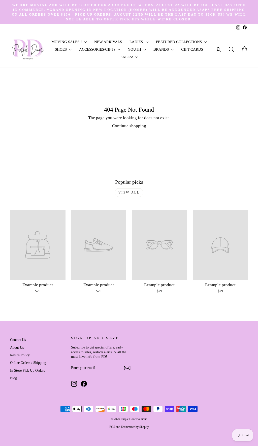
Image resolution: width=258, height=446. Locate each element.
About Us (17, 347)
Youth (135, 49)
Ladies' (137, 42)
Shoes (61, 49)
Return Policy (20, 355)
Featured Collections (179, 42)
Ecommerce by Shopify (135, 427)
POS (112, 427)
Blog (13, 378)
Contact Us (18, 340)
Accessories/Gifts (97, 49)
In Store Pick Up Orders (27, 370)
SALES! (127, 57)
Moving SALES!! (67, 42)
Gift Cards (192, 49)
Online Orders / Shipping (28, 363)
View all (129, 192)
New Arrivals (108, 42)
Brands (161, 49)
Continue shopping (129, 125)
